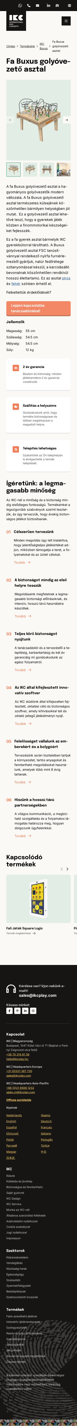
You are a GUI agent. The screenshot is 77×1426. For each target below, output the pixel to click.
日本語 (10, 1158)
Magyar (11, 1151)
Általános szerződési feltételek (26, 1215)
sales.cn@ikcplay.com (20, 1092)
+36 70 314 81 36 (29, 5)
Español (11, 1127)
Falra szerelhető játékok (21, 1316)
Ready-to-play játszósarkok (24, 1333)
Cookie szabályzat (18, 1226)
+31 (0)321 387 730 (19, 1071)
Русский (11, 1145)
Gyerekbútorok (16, 1339)
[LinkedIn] (48, 5)
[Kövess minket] (9, 1011)
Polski (10, 1139)
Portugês (47, 1139)
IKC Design (13, 1198)
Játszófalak (13, 1350)
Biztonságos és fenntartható (24, 1187)
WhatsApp (20, 5)
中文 (43, 1151)
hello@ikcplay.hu (37, 5)
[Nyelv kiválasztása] (69, 5)
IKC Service (13, 1204)
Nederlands (14, 1115)
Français (46, 1127)
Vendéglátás (14, 1263)
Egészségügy (15, 1274)
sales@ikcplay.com (37, 995)
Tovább (19, 562)
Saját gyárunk (15, 1192)
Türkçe (45, 1145)
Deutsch (46, 1121)
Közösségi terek (16, 1268)
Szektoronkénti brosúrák (22, 1297)
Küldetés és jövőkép (19, 1181)
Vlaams (45, 1115)
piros (66, 278)
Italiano (46, 1133)
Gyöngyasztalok (16, 1327)
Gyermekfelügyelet (18, 1285)
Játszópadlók (15, 1344)
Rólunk (10, 1175)
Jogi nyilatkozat (16, 1232)
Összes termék (16, 1361)
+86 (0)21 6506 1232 (20, 1087)
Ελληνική (12, 1133)
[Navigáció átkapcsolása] (66, 20)
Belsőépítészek (16, 1291)
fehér (16, 284)
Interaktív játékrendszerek (23, 1321)
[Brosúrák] (57, 5)
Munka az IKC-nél (17, 1209)
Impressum (13, 1238)
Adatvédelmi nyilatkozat (22, 1221)
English (11, 1121)
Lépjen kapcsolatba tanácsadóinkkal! (27, 308)
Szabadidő (13, 1280)
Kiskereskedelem (17, 1257)
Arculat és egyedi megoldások (26, 1356)
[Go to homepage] (16, 21)
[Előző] (10, 120)
